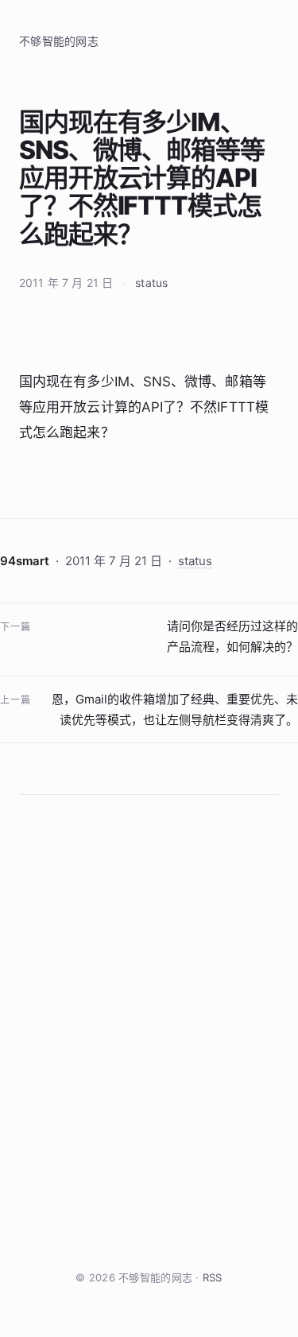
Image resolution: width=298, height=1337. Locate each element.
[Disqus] (149, 1031)
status (151, 282)
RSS (213, 1277)
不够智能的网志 (59, 41)
